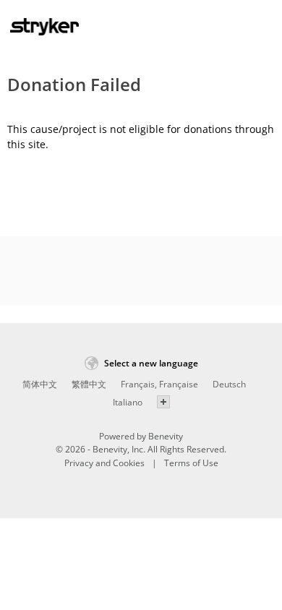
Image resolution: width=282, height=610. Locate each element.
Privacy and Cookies (104, 463)
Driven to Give (44, 29)
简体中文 (39, 384)
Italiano (127, 402)
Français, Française (159, 384)
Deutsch (229, 384)
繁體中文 (89, 384)
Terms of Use (191, 463)
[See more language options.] (163, 401)
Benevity (165, 436)
